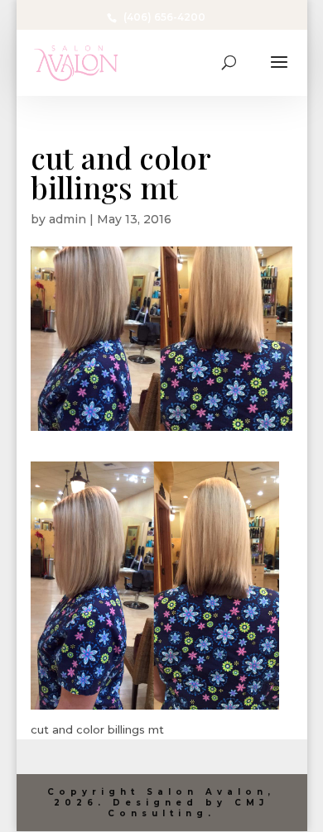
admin (67, 219)
